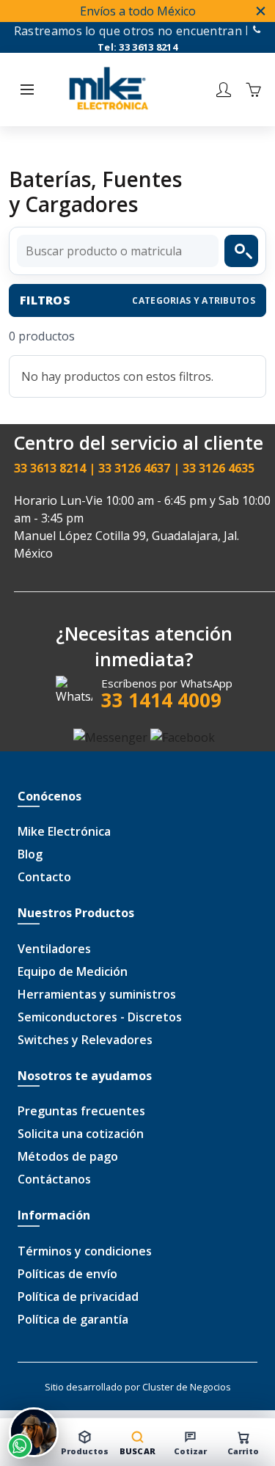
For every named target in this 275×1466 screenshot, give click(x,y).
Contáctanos (54, 1179)
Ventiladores (54, 949)
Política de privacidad (78, 1296)
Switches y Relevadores (85, 1040)
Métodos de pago (68, 1156)
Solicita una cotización (81, 1134)
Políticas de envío (67, 1274)
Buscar (241, 251)
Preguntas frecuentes (81, 1111)
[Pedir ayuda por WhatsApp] (34, 1432)
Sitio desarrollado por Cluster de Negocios (138, 1386)
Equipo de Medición (73, 971)
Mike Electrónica (64, 831)
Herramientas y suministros (97, 994)
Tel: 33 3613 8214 (137, 47)
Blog (30, 854)
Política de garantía (73, 1319)
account (224, 90)
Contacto (44, 877)
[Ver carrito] (253, 90)
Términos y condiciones (85, 1251)
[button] (27, 89)
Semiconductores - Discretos (100, 1017)
